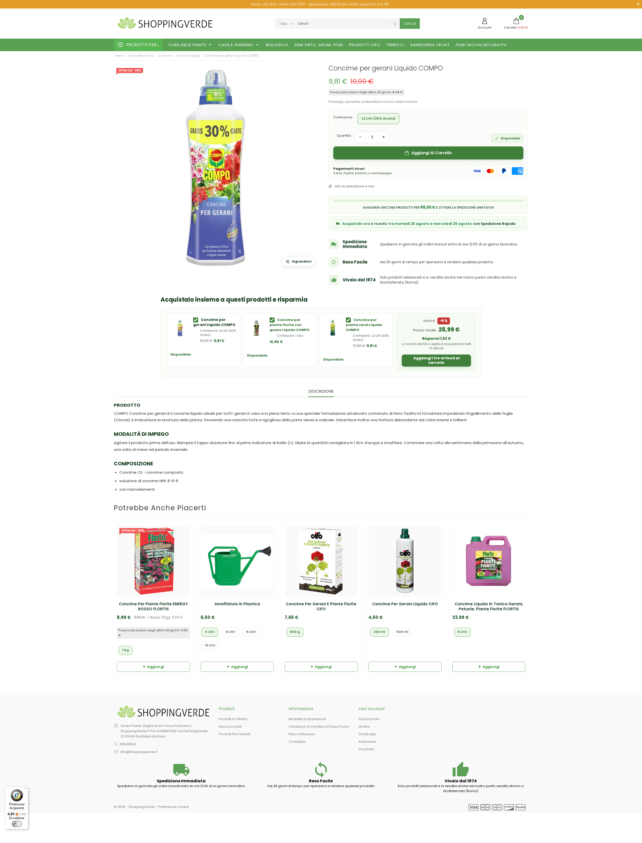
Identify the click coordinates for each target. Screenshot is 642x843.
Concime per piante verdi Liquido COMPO (364, 324)
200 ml (379, 631)
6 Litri (251, 631)
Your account (371, 709)
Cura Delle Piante (190, 45)
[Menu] (25, 790)
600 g (295, 631)
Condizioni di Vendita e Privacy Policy (319, 726)
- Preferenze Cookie (172, 806)
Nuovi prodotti (230, 726)
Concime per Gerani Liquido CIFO (405, 604)
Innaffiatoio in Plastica (237, 604)
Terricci (395, 44)
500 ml (402, 631)
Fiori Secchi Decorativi (481, 44)
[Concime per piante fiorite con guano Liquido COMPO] (256, 328)
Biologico (277, 44)
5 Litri (462, 631)
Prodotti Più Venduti (234, 734)
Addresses (367, 741)
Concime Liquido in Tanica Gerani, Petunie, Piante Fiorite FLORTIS (489, 607)
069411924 (128, 744)
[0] (516, 21)
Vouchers (366, 749)
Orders (364, 726)
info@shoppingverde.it (138, 751)
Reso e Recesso (302, 734)
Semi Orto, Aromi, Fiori (318, 44)
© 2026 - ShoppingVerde (134, 806)
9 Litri (230, 631)
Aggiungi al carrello (431, 153)
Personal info (369, 719)
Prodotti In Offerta (233, 719)
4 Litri (210, 631)
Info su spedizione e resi (354, 186)
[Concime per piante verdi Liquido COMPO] (332, 328)
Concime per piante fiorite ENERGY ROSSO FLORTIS (153, 607)
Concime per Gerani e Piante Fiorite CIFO (321, 607)
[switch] (17, 824)
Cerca (410, 23)
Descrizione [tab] (321, 391)
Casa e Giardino (239, 45)
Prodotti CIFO (364, 44)
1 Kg (125, 650)
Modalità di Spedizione (307, 719)
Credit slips (367, 734)
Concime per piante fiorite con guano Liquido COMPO (289, 324)
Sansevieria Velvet (430, 44)
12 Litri (210, 645)
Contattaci (297, 741)
